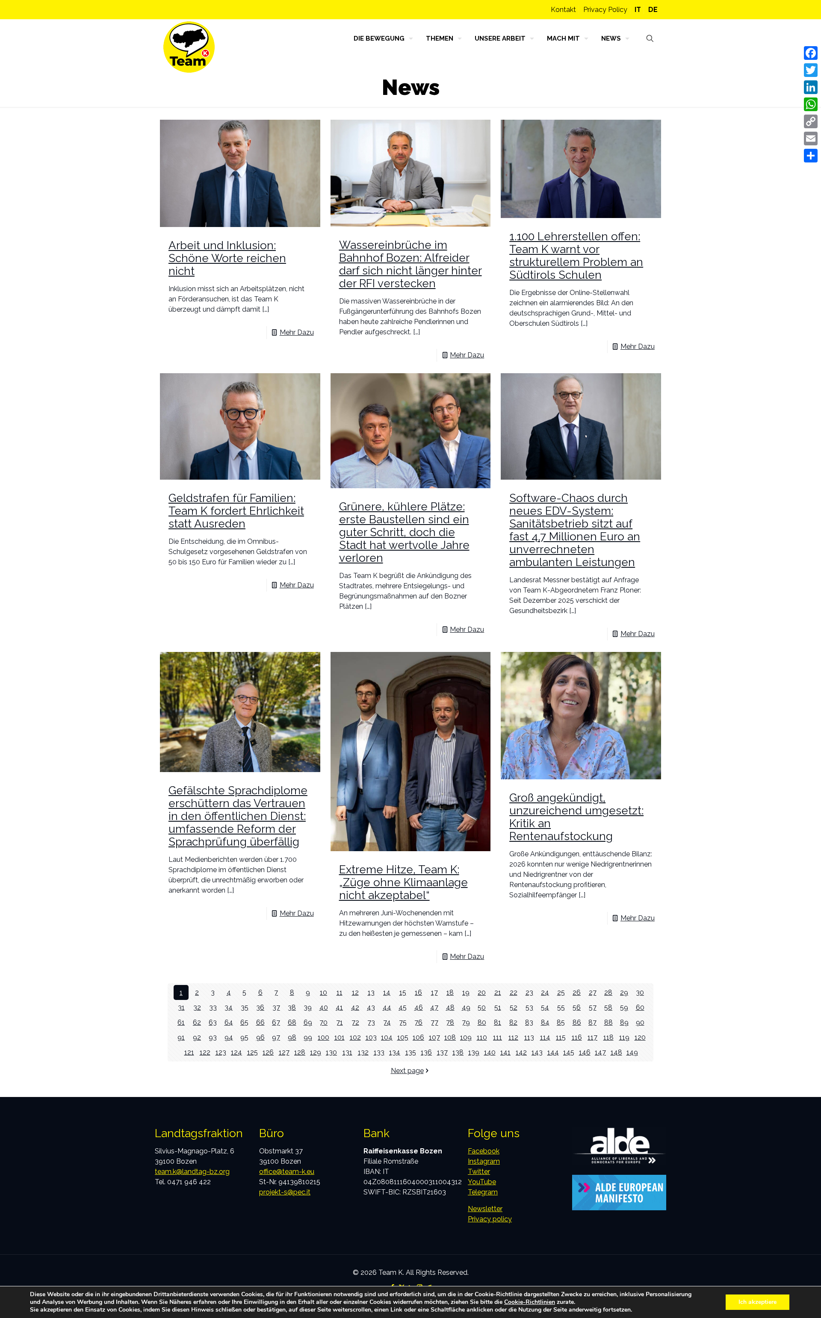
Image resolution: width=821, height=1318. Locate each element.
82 (513, 1022)
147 (600, 1052)
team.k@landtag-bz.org (192, 1172)
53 (529, 1007)
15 (402, 992)
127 (284, 1052)
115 (561, 1037)
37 (276, 1007)
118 (608, 1037)
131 (347, 1052)
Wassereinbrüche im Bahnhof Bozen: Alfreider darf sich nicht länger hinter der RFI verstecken (410, 264)
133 (379, 1052)
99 (308, 1037)
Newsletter (485, 1209)
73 (371, 1022)
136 (426, 1052)
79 (466, 1022)
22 (513, 992)
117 (592, 1037)
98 (292, 1037)
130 (331, 1052)
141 (505, 1052)
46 (418, 1007)
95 (244, 1037)
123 (221, 1052)
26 (577, 992)
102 (355, 1037)
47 (434, 1007)
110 (482, 1037)
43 (371, 1007)
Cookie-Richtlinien (529, 1302)
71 (339, 1022)
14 (386, 992)
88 (608, 1022)
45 (403, 1007)
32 (197, 1007)
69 (308, 1022)
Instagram (484, 1161)
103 (371, 1037)
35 (244, 1007)
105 (402, 1037)
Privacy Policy (605, 10)
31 (181, 1007)
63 (213, 1022)
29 (624, 992)
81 (497, 1022)
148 (616, 1052)
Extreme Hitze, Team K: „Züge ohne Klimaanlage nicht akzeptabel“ (403, 882)
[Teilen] (810, 155)
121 (189, 1052)
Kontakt (563, 10)
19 (466, 992)
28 (608, 992)
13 (371, 992)
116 (577, 1037)
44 (387, 1007)
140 (490, 1052)
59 (624, 1007)
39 (308, 1007)
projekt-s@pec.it (284, 1192)
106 (418, 1037)
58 (608, 1007)
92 (197, 1037)
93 (213, 1037)
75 (403, 1022)
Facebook (483, 1151)
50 (482, 1007)
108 (450, 1037)
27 (593, 992)
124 (236, 1052)
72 (355, 1022)
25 (561, 992)
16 (418, 992)
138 (458, 1052)
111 (497, 1037)
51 (497, 1007)
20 (482, 992)
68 (292, 1022)
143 (537, 1052)
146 (585, 1052)
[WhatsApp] (810, 104)
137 (442, 1052)
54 (545, 1007)
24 (545, 992)
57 (593, 1007)
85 (561, 1022)
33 (213, 1007)
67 (276, 1022)
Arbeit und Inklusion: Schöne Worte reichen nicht (227, 258)
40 (323, 1007)
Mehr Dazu (297, 332)
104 (387, 1037)
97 (276, 1037)
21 (497, 992)
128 (299, 1052)
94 (228, 1037)
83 (529, 1022)
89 (624, 1022)
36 (260, 1007)
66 (260, 1022)
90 (640, 1022)
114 (545, 1037)
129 (315, 1052)
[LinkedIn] (810, 87)
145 (568, 1052)
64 (228, 1022)
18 (450, 992)
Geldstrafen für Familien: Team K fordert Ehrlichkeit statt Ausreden (236, 511)
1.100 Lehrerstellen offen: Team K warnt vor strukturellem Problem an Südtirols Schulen (576, 255)
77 (434, 1022)
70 (323, 1022)
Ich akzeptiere (757, 1302)
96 (260, 1037)
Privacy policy (490, 1219)
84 (545, 1022)
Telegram (483, 1192)
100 (323, 1037)
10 (323, 992)
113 (529, 1037)
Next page (407, 1071)
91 (181, 1037)
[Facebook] (810, 53)
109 (466, 1037)
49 (466, 1007)
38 (292, 1007)
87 (592, 1022)
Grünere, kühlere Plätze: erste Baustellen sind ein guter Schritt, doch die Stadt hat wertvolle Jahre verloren (404, 532)
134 (394, 1052)
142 (521, 1052)
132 (363, 1052)
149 (632, 1052)
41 (339, 1007)
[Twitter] (810, 70)
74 (387, 1022)
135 (410, 1052)
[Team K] (189, 47)
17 (434, 992)
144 (553, 1052)
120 (640, 1037)
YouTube (482, 1182)
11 (340, 992)
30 (640, 992)
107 (434, 1037)
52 (513, 1007)
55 (561, 1007)
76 (418, 1022)
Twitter (479, 1172)
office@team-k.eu (286, 1172)
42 (355, 1007)
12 (355, 992)
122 (205, 1052)
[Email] (810, 138)
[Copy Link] (810, 121)
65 (244, 1022)
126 (268, 1052)
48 (450, 1007)
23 (529, 992)
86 (577, 1022)
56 (577, 1007)
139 (473, 1052)
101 (339, 1037)
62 (197, 1022)
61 (181, 1022)
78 (450, 1022)
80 (482, 1022)
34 (228, 1007)
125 (252, 1052)
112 (513, 1037)
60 (640, 1007)
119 (624, 1037)
